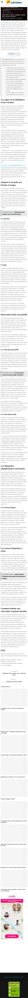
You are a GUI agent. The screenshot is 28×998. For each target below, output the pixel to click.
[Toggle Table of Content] (17, 54)
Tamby (4, 18)
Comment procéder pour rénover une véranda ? (12, 654)
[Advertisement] (14, 956)
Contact (22, 977)
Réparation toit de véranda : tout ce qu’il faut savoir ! (13, 776)
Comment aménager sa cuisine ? (8, 798)
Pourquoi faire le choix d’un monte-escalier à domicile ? (13, 867)
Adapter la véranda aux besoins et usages (11, 659)
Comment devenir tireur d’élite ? (14, 681)
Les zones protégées (6, 665)
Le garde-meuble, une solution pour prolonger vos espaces (14, 755)
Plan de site (7, 977)
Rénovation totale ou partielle (8, 661)
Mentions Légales (15, 977)
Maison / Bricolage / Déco (7, 12)
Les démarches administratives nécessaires (12, 663)
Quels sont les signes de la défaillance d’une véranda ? (14, 656)
